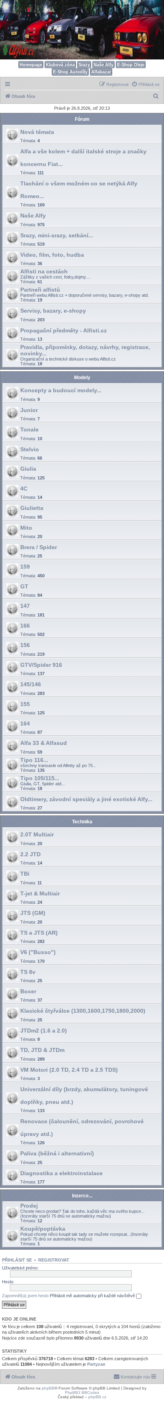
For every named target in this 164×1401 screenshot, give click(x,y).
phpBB (48, 1388)
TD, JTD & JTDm (42, 1050)
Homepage (31, 64)
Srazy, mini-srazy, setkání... (56, 235)
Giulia (28, 469)
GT (24, 586)
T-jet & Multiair (40, 893)
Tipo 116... (34, 760)
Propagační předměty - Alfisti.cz (63, 330)
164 (25, 723)
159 (25, 566)
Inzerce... (82, 1196)
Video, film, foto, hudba (52, 255)
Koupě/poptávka (42, 1228)
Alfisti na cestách (44, 271)
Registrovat (53, 1260)
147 (25, 606)
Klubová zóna (60, 64)
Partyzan (96, 1364)
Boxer (28, 991)
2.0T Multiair (37, 834)
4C (23, 488)
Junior (29, 410)
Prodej (29, 1205)
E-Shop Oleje (130, 64)
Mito (26, 528)
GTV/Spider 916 (41, 665)
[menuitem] (145, 84)
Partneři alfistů (40, 289)
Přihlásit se (17, 1260)
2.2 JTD (30, 854)
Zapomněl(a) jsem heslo (25, 1295)
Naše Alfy (103, 64)
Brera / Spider (38, 547)
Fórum (82, 119)
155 (25, 704)
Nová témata (37, 132)
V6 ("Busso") (38, 952)
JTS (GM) (32, 913)
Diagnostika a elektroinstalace (61, 1173)
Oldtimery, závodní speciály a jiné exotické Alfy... (86, 799)
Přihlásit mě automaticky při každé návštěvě (93, 1295)
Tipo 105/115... (39, 778)
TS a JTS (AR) (39, 933)
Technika (82, 822)
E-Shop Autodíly (70, 71)
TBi (24, 873)
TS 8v (27, 972)
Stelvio (29, 449)
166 (25, 625)
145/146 (30, 684)
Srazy (84, 64)
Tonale (29, 429)
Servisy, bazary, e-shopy (53, 310)
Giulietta (31, 508)
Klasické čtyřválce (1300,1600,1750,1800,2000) (82, 1011)
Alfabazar (101, 71)
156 (25, 645)
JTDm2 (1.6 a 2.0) (43, 1030)
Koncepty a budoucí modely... (61, 390)
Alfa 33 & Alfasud (43, 743)
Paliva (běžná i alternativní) (57, 1153)
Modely (82, 377)
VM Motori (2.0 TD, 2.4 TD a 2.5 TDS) (69, 1070)
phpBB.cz (97, 1397)
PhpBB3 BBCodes (82, 1392)
